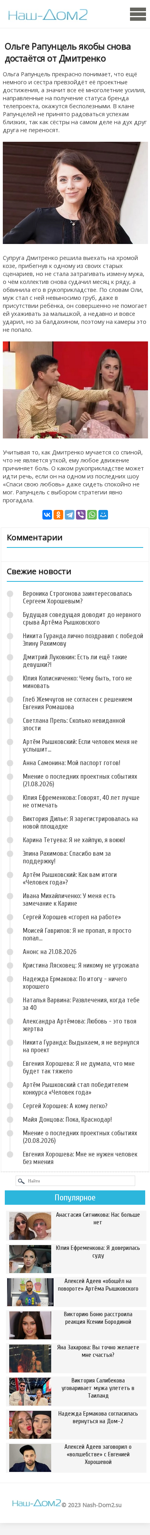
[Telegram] (69, 515)
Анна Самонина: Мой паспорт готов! (71, 763)
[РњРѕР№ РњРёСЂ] (103, 515)
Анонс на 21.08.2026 (49, 952)
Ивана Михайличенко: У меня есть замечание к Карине (69, 899)
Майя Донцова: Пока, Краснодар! (67, 1119)
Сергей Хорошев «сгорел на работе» (72, 917)
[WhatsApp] (92, 515)
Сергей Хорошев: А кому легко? (65, 1106)
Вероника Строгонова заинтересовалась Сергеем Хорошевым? (77, 597)
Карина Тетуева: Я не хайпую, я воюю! (74, 840)
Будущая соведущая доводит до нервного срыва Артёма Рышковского (82, 618)
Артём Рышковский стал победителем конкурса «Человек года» (75, 1088)
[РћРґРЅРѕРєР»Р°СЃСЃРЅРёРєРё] (58, 515)
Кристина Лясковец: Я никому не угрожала (81, 965)
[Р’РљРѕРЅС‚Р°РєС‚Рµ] (47, 515)
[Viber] (81, 515)
